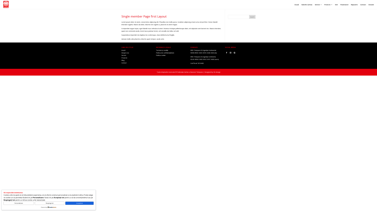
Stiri (336, 5)
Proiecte (327, 5)
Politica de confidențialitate (165, 53)
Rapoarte (354, 5)
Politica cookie (161, 55)
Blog (122, 60)
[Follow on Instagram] (230, 52)
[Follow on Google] (234, 52)
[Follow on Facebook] (226, 52)
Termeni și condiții (162, 50)
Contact (363, 5)
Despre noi (125, 53)
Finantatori (344, 5)
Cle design (216, 72)
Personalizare (19, 203)
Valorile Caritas (306, 5)
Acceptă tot (79, 203)
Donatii (371, 5)
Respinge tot (49, 203)
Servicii (317, 5)
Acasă (297, 5)
